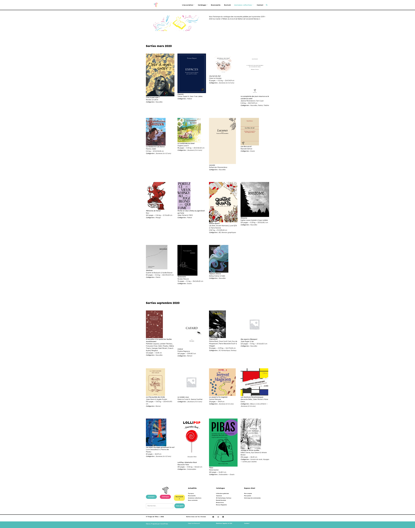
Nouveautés (216, 5)
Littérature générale (222, 493)
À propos (151, 496)
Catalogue (165, 496)
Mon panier (247, 495)
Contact (260, 5)
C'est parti (179, 506)
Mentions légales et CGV (224, 523)
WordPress (164, 524)
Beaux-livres (220, 502)
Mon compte (248, 493)
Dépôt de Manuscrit (194, 523)
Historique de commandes (252, 498)
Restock (227, 5)
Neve (148, 524)
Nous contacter (193, 500)
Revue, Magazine (221, 505)
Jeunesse (219, 495)
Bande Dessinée (221, 500)
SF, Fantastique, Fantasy (223, 498)
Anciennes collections (194, 498)
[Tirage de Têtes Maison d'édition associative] (156, 5)
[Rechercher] (266, 5)
